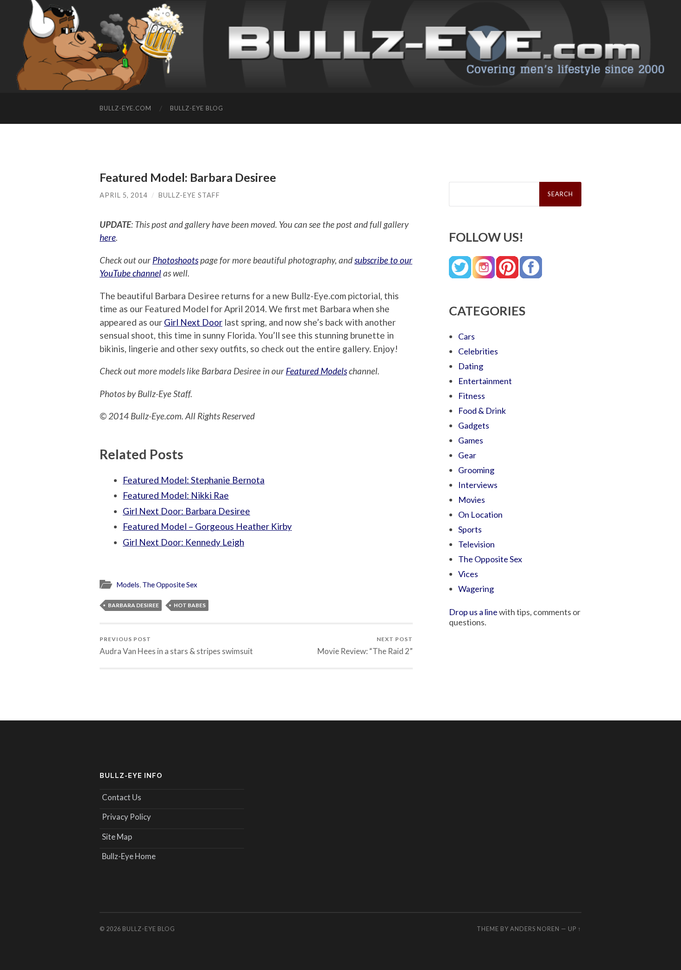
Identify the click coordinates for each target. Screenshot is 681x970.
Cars (466, 336)
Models (127, 584)
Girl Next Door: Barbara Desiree (186, 511)
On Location (480, 514)
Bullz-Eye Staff (189, 195)
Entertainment (485, 381)
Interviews (478, 485)
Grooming (476, 470)
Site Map (117, 837)
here (108, 237)
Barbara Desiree (133, 605)
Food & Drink (482, 410)
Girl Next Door (193, 322)
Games (470, 440)
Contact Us (121, 797)
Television (476, 544)
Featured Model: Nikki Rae (176, 495)
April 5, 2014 (123, 195)
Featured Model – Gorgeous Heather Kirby (207, 526)
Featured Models (316, 371)
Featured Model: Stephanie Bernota (194, 480)
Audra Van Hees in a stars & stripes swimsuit (176, 645)
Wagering (476, 589)
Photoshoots (175, 260)
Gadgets (473, 425)
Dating (470, 366)
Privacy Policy (126, 817)
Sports (470, 529)
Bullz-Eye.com (125, 108)
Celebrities (478, 351)
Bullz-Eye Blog (196, 108)
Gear (467, 455)
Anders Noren (535, 928)
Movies (471, 500)
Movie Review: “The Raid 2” (365, 645)
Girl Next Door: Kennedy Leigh (183, 542)
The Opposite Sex (169, 584)
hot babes (190, 605)
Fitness (471, 396)
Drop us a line (473, 612)
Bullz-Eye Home (129, 856)
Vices (468, 574)
